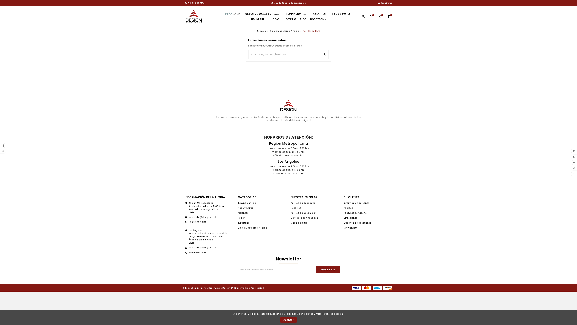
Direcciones (351, 217)
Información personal (356, 202)
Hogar (241, 217)
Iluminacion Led (247, 202)
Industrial (243, 222)
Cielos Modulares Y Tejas (252, 227)
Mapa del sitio (299, 222)
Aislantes (243, 212)
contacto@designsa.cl (202, 217)
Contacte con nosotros (304, 217)
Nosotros (296, 207)
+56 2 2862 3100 (198, 222)
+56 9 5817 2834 (198, 252)
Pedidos (348, 207)
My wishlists (351, 227)
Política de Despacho (303, 202)
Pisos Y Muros (245, 207)
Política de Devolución (304, 212)
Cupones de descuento (357, 222)
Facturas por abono (355, 212)
